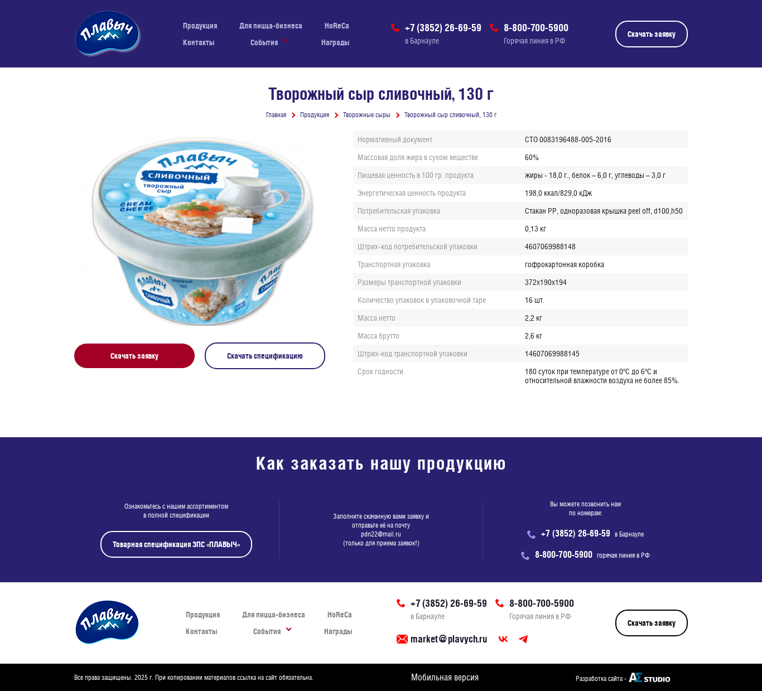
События (264, 42)
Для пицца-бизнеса (270, 25)
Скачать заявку (652, 34)
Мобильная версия (445, 677)
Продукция (200, 25)
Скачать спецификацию (265, 355)
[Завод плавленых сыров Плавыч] (107, 33)
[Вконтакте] (503, 639)
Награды (335, 42)
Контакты (198, 42)
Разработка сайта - (601, 679)
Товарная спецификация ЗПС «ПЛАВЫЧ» (176, 544)
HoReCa (337, 25)
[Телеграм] (523, 639)
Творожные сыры (366, 115)
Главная (276, 115)
